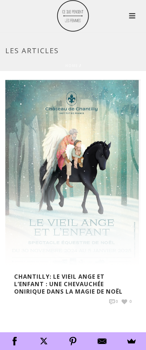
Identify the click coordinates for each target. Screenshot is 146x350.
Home (71, 65)
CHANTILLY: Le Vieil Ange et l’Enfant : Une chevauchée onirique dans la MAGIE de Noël (68, 284)
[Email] (102, 341)
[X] (43, 341)
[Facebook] (14, 341)
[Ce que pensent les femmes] (73, 16)
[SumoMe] (131, 341)
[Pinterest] (73, 341)
